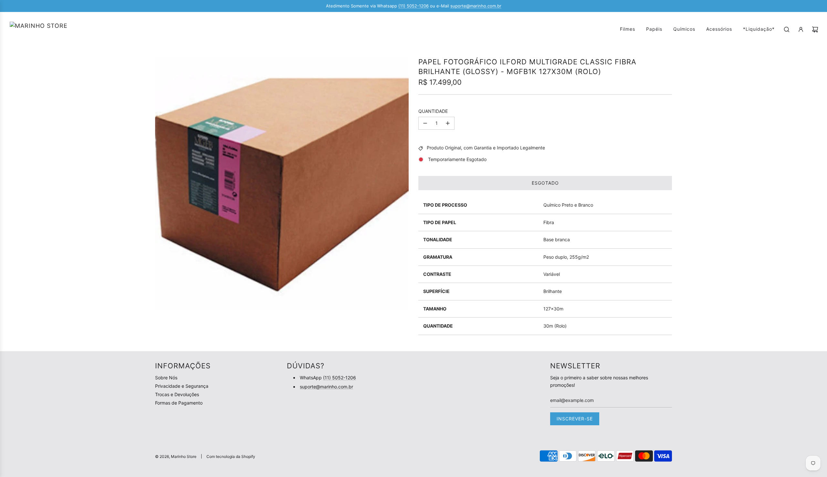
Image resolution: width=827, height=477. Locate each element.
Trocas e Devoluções (177, 394)
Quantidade (433, 111)
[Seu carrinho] (815, 29)
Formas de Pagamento (179, 403)
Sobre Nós (166, 377)
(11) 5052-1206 (413, 5)
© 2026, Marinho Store (175, 456)
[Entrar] (801, 29)
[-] (425, 123)
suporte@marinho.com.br (475, 5)
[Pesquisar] (787, 29)
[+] (447, 123)
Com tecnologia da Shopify (230, 456)
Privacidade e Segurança (181, 386)
